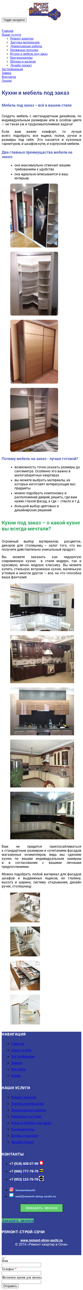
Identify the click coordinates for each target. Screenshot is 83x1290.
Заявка (6, 73)
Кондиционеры (21, 57)
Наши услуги (11, 34)
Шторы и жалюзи (23, 61)
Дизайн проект (21, 65)
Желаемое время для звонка (22, 1277)
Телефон (9, 1269)
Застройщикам (12, 69)
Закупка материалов (25, 42)
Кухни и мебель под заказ (28, 54)
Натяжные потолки (24, 50)
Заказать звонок (41, 1208)
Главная (7, 31)
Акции (7, 80)
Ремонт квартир (21, 38)
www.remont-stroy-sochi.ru (41, 1240)
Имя (5, 1261)
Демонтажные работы (26, 46)
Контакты (9, 77)
